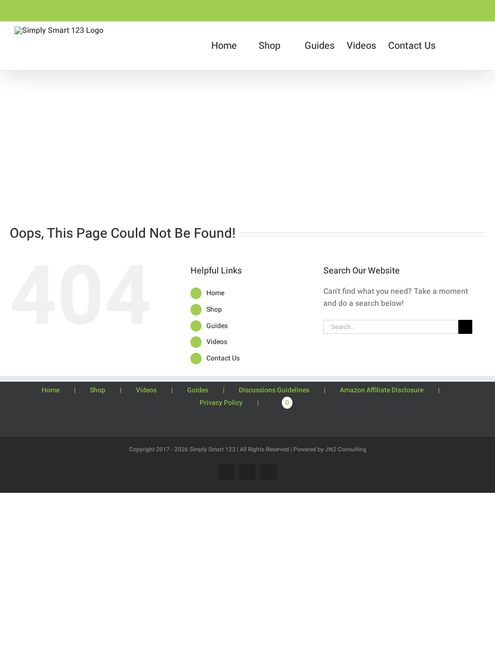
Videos (216, 342)
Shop (214, 309)
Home (215, 293)
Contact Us (223, 358)
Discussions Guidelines (274, 390)
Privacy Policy (221, 403)
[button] (475, 46)
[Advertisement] (247, 143)
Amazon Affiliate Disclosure (381, 390)
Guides (217, 326)
